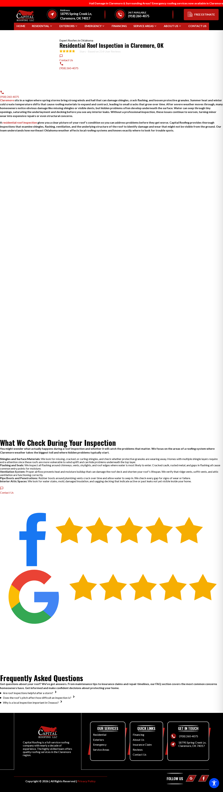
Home (21, 26)
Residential (40, 26)
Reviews (138, 749)
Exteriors (67, 26)
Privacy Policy (87, 781)
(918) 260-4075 (188, 736)
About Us (171, 26)
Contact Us (197, 26)
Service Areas (143, 26)
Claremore (7, 100)
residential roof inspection (19, 122)
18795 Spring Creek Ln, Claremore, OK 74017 (192, 744)
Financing (119, 26)
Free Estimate (204, 14)
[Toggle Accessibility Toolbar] (214, 783)
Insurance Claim (142, 744)
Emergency (93, 26)
